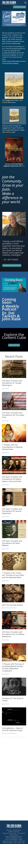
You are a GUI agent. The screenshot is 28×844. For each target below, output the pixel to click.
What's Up (8, 830)
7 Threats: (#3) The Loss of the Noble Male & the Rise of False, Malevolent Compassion (13, 667)
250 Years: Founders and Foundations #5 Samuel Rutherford (12, 511)
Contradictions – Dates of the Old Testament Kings (12, 729)
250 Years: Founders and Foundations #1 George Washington (12, 382)
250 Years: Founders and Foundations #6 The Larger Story (13, 414)
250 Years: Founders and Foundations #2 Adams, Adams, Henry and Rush (12, 479)
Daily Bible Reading (19, 7)
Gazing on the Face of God (9, 833)
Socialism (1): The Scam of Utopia (12, 699)
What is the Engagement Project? (13, 836)
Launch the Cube (14, 345)
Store (15, 842)
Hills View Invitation (8, 842)
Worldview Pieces (17, 830)
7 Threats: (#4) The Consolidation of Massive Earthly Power (12, 447)
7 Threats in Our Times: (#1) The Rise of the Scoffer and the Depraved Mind (13, 575)
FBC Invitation (21, 841)
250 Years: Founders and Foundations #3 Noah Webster (12, 543)
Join (23, 842)
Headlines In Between (13, 831)
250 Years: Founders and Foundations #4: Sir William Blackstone (13, 634)
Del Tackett (6, 388)
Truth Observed (21, 833)
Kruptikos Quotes (13, 835)
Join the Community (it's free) (11, 265)
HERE (23, 166)
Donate (20, 842)
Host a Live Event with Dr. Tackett (13, 839)
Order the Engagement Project (14, 838)
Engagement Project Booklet (9, 841)
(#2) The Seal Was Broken (12, 605)
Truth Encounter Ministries (10, 608)
